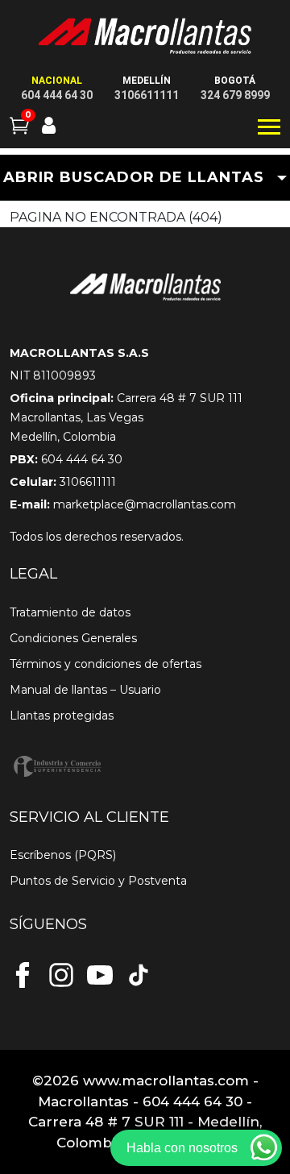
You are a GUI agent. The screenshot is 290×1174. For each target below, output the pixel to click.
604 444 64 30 (57, 95)
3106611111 (146, 95)
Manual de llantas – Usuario (85, 689)
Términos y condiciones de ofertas (105, 664)
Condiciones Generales (73, 638)
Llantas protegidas (62, 715)
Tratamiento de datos (70, 612)
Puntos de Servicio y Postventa (98, 880)
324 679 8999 (235, 95)
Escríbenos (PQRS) (63, 855)
